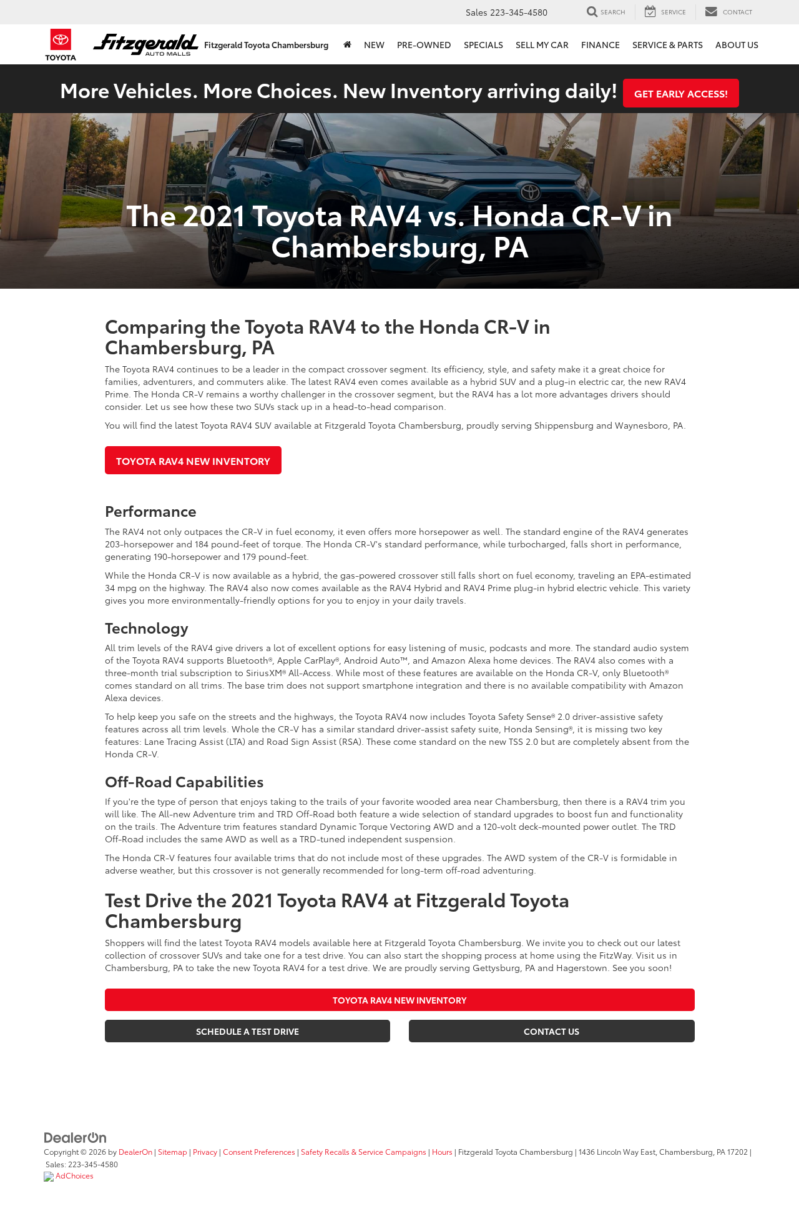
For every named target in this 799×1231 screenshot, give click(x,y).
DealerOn (135, 1151)
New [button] (374, 44)
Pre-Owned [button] (424, 44)
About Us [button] (736, 44)
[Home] (347, 44)
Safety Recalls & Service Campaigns (363, 1151)
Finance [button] (600, 44)
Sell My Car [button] (542, 44)
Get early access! (681, 93)
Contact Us (551, 1031)
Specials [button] (483, 44)
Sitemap (172, 1151)
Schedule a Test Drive (247, 1031)
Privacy (205, 1151)
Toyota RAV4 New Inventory (193, 460)
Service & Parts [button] (667, 44)
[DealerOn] (75, 1136)
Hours (442, 1151)
